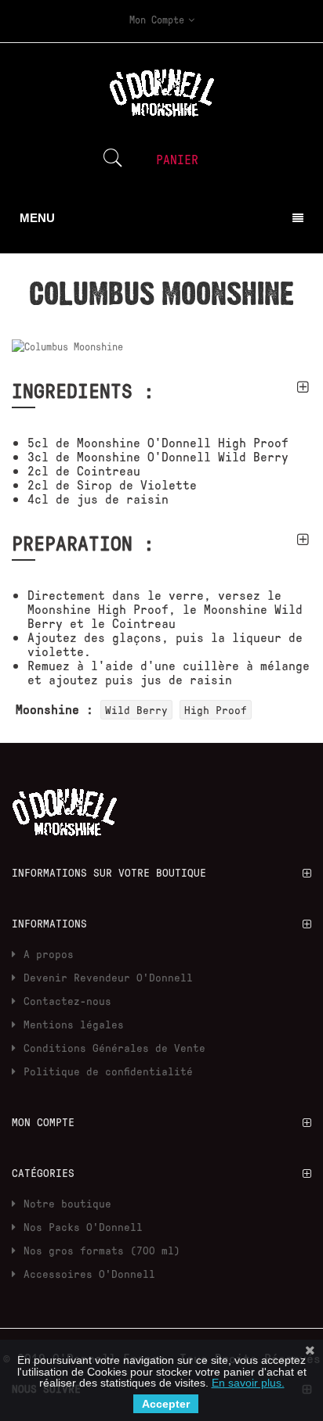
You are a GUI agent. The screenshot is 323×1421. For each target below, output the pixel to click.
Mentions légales (74, 1024)
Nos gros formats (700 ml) (102, 1250)
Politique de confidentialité (108, 1071)
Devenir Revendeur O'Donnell (108, 977)
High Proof (215, 709)
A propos (49, 953)
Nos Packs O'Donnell (83, 1226)
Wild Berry (136, 709)
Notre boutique (67, 1203)
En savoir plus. (248, 1382)
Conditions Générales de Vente (114, 1047)
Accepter (166, 1404)
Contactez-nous (67, 1000)
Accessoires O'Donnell (89, 1273)
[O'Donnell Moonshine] (65, 808)
